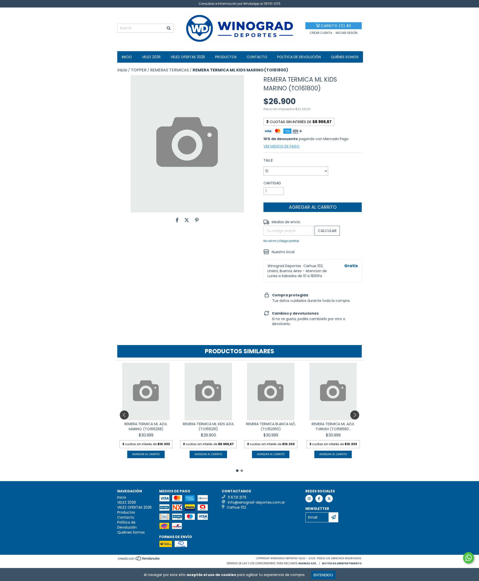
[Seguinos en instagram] (309, 498)
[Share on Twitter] (186, 219)
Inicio (127, 56)
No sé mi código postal (281, 241)
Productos (226, 56)
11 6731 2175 (237, 497)
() (336, 25)
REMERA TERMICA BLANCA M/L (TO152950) (271, 426)
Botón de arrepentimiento (342, 563)
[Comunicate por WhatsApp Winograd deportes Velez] (468, 558)
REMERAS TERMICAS (169, 70)
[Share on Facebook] (177, 219)
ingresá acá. (307, 563)
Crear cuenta (321, 33)
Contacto (257, 56)
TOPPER (138, 70)
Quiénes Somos (345, 56)
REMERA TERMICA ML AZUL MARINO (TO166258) (145, 426)
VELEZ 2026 (151, 56)
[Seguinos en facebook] (319, 498)
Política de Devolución (299, 56)
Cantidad (272, 183)
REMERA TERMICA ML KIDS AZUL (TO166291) (208, 426)
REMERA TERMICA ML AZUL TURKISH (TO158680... (333, 426)
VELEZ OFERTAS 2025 (188, 56)
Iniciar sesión (347, 33)
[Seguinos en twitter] (329, 498)
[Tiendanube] (139, 560)
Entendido (323, 575)
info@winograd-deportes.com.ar (256, 502)
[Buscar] (169, 28)
